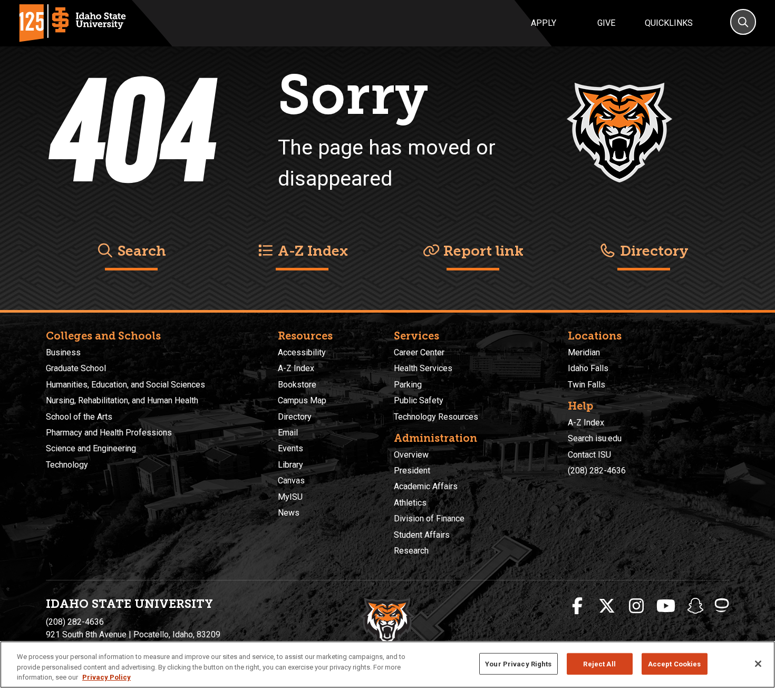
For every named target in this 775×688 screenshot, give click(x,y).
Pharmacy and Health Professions (109, 433)
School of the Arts (79, 417)
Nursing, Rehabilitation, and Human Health (122, 400)
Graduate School (76, 368)
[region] (387, 664)
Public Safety (418, 400)
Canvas (291, 481)
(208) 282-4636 (597, 471)
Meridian (584, 352)
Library (290, 465)
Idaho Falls (588, 368)
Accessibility (302, 352)
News (288, 513)
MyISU (290, 497)
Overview (411, 455)
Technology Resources (436, 417)
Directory (652, 251)
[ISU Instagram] (636, 606)
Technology (67, 465)
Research (411, 551)
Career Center (419, 352)
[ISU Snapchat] (695, 606)
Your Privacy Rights (518, 663)
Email (288, 433)
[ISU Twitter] (606, 606)
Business (63, 352)
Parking (408, 385)
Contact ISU (589, 455)
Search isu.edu (595, 438)
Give (606, 23)
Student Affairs (422, 535)
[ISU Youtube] (665, 606)
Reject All (599, 663)
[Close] (758, 663)
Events (290, 448)
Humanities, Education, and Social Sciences (125, 385)
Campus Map (302, 400)
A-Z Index (311, 251)
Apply (543, 23)
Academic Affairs (426, 486)
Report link (482, 251)
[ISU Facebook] (577, 606)
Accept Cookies (674, 663)
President (412, 471)
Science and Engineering (91, 448)
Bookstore (297, 385)
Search (140, 251)
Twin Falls (586, 385)
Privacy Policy (106, 677)
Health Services (423, 368)
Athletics (410, 503)
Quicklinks (669, 23)
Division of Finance (429, 518)
